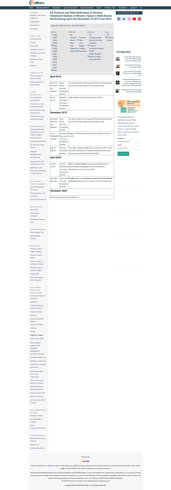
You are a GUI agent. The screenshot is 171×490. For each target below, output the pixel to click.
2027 (55, 38)
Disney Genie (34, 25)
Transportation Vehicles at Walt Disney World (37, 132)
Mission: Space (95, 57)
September (73, 48)
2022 (55, 51)
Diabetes (33, 328)
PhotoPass (34, 29)
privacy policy (116, 466)
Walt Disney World (42, 8)
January (73, 38)
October (82, 48)
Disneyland (56, 8)
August (82, 46)
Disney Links (34, 445)
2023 (55, 48)
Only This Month (78, 26)
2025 (55, 43)
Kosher (32, 332)
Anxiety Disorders (36, 312)
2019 (55, 59)
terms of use (130, 466)
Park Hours (34, 46)
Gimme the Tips (123, 154)
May (71, 43)
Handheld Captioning (38, 357)
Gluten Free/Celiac (37, 324)
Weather (33, 66)
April (81, 40)
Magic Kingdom (95, 54)
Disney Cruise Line (70, 8)
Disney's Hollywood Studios (96, 47)
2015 (55, 70)
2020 (55, 57)
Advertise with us (54, 466)
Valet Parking (35, 157)
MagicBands (34, 22)
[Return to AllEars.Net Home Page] (42, 5)
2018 (55, 62)
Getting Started (36, 39)
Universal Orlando (87, 8)
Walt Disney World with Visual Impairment (36, 374)
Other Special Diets (37, 339)
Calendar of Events (37, 49)
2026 (55, 40)
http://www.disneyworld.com (98, 481)
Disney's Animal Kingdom (95, 41)
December (82, 51)
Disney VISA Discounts (38, 199)
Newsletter (123, 8)
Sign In (134, 8)
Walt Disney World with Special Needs (36, 290)
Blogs (99, 8)
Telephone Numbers (37, 448)
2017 (55, 65)
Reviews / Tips (110, 8)
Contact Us (85, 457)
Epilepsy (33, 315)
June (81, 43)
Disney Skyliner (35, 138)
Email (120, 145)
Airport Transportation (38, 141)
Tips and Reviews (37, 229)
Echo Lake (64, 178)
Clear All (54, 26)
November (73, 51)
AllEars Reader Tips (37, 232)
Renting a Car (36, 168)
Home (31, 8)
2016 (55, 68)
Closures (110, 38)
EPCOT (91, 51)
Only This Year (64, 26)
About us (42, 466)
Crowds (33, 42)
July (71, 46)
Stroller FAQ (34, 274)
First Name (121, 138)
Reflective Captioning (38, 361)
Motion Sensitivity (36, 396)
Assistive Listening (37, 354)
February (82, 38)
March (72, 40)
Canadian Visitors (36, 416)
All (71, 35)
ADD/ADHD (34, 302)
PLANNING (34, 12)
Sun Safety (34, 210)
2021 (55, 54)
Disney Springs (95, 38)
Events (109, 40)
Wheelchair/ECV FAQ (37, 393)
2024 (55, 46)
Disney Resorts (95, 59)
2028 (55, 35)
